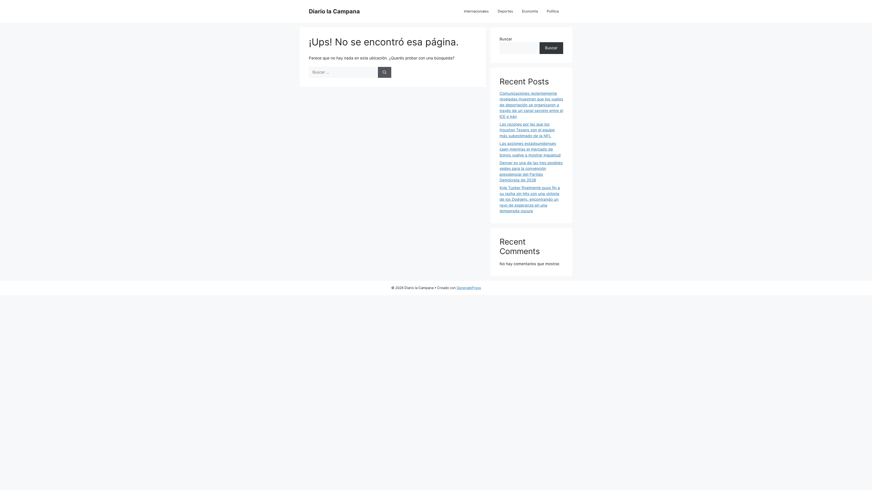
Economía (530, 11)
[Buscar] (384, 72)
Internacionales (476, 11)
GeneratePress (469, 288)
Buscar (506, 39)
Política (553, 11)
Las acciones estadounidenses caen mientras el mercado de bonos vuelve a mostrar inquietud (530, 149)
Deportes (505, 11)
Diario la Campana (334, 11)
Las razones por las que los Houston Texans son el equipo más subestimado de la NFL (527, 130)
